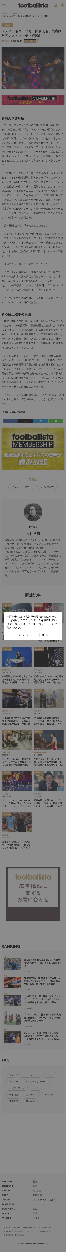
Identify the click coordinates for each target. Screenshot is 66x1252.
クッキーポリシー (26, 635)
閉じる (45, 635)
